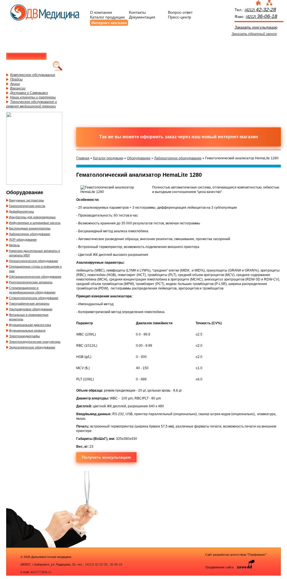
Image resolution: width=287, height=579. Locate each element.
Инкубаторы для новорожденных (32, 217)
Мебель (14, 245)
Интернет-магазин (109, 22)
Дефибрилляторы (21, 211)
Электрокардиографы (24, 336)
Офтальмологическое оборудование (35, 276)
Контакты (137, 12)
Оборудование (139, 158)
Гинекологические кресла (27, 206)
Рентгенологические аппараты (30, 282)
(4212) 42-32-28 (96, 564)
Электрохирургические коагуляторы (35, 341)
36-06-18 (115, 564)
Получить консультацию (106, 457)
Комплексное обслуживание (32, 75)
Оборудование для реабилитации (204, 99)
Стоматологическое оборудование (33, 298)
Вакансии (18, 88)
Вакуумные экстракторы (26, 200)
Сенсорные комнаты (253, 57)
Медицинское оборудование (106, 57)
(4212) (260, 10)
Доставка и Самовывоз (29, 93)
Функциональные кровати (27, 330)
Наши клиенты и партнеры (33, 97)
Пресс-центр (179, 17)
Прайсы (16, 79)
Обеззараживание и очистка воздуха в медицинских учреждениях (155, 99)
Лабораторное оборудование (29, 234)
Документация (142, 17)
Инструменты (204, 57)
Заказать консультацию (256, 27)
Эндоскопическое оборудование (32, 347)
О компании (101, 12)
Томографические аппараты (29, 303)
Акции (15, 84)
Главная (82, 158)
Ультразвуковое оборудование (30, 309)
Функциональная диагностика (30, 325)
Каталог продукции (107, 17)
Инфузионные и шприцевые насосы (35, 222)
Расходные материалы (155, 57)
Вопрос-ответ (180, 12)
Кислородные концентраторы (29, 228)
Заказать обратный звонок (254, 34)
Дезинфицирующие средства (106, 99)
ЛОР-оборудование (23, 239)
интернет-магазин (238, 136)
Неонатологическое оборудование (33, 261)
